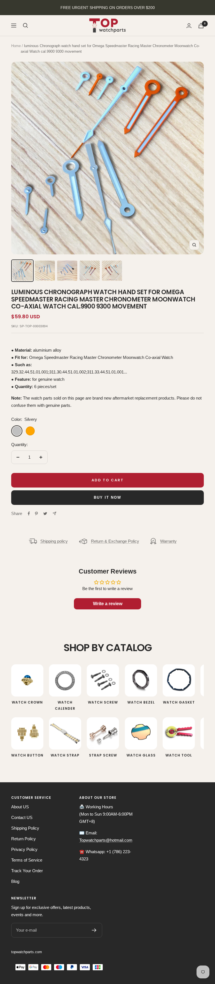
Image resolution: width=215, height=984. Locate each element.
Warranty (168, 541)
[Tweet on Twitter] (45, 514)
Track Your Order (27, 870)
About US (20, 806)
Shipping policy (54, 541)
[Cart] (201, 25)
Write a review (107, 603)
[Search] (25, 25)
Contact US (21, 817)
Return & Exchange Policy (115, 541)
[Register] (94, 930)
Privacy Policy (24, 849)
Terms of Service (26, 860)
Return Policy (23, 838)
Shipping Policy (25, 828)
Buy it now (107, 497)
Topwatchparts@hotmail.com (105, 840)
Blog (15, 881)
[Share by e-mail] (54, 513)
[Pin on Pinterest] (36, 514)
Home (16, 46)
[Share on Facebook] (29, 514)
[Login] (188, 25)
